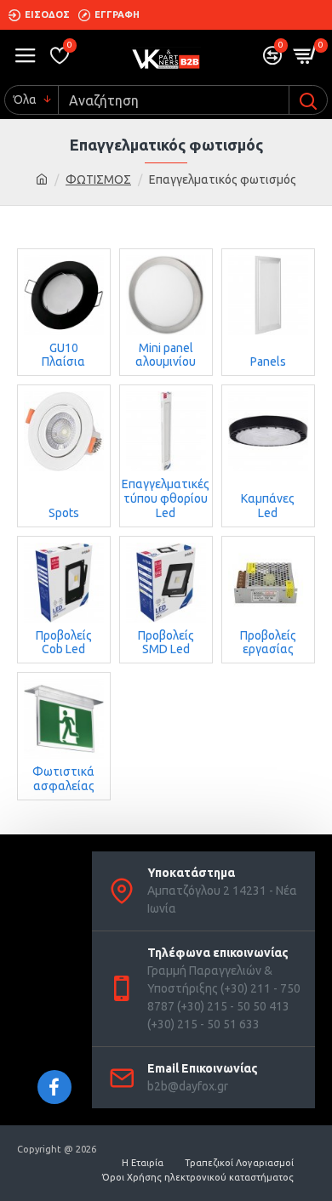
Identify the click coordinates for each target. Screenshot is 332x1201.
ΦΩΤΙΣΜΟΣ (98, 179)
